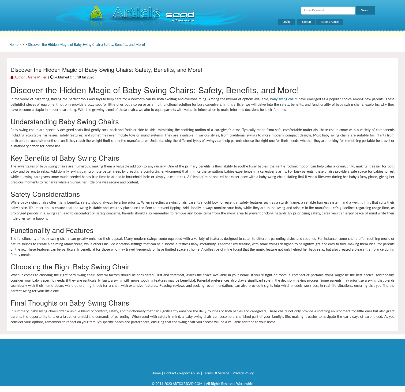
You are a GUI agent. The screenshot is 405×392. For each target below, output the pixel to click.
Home (14, 45)
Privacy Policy (243, 373)
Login (286, 22)
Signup (306, 22)
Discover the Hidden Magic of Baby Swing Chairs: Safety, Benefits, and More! (86, 45)
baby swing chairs (283, 99)
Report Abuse (330, 22)
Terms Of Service (216, 373)
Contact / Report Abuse (182, 373)
